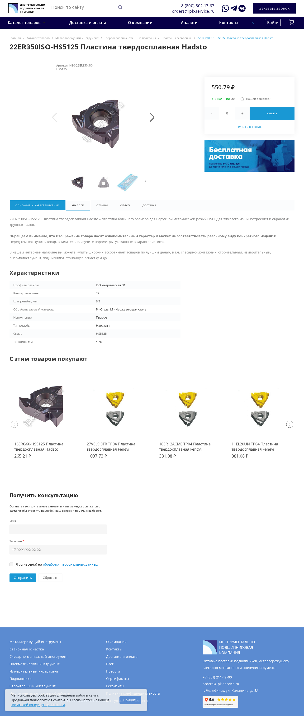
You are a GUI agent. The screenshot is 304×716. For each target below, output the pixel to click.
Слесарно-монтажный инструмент (39, 656)
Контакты (114, 649)
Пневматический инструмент (35, 664)
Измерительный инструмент (34, 671)
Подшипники (21, 678)
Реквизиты (115, 686)
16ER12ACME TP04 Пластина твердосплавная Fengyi (185, 446)
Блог (110, 664)
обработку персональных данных (70, 564)
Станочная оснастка (27, 649)
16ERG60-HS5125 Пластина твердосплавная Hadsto (38, 446)
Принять (130, 700)
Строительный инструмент (33, 686)
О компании (116, 642)
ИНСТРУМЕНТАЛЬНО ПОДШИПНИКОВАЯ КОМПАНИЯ (32, 8)
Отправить (23, 577)
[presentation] (55, 117)
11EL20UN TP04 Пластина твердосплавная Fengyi (255, 446)
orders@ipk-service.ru (193, 11)
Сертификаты (117, 678)
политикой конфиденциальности (38, 704)
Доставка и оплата (122, 656)
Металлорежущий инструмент (35, 642)
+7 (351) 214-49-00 (217, 677)
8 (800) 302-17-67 (198, 5)
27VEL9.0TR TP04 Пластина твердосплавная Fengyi (111, 446)
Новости (113, 671)
